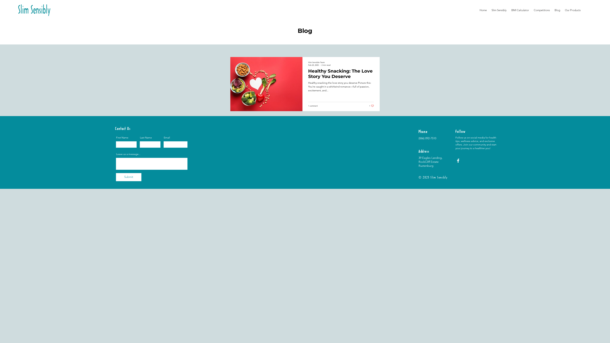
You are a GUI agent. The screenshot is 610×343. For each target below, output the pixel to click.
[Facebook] (458, 160)
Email (167, 137)
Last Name (146, 137)
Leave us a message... (128, 154)
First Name (122, 137)
